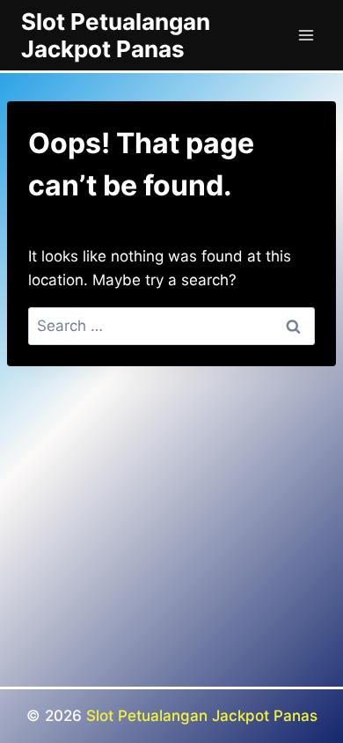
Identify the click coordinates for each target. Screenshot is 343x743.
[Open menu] (305, 34)
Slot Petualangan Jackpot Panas (201, 716)
